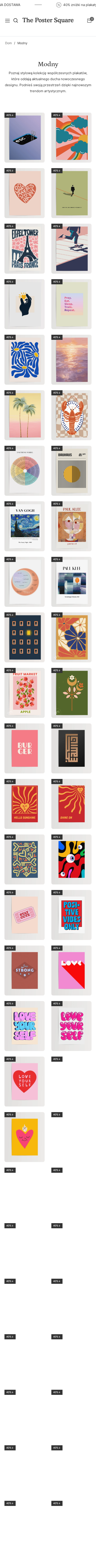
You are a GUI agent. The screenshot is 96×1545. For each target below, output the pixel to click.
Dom (8, 43)
